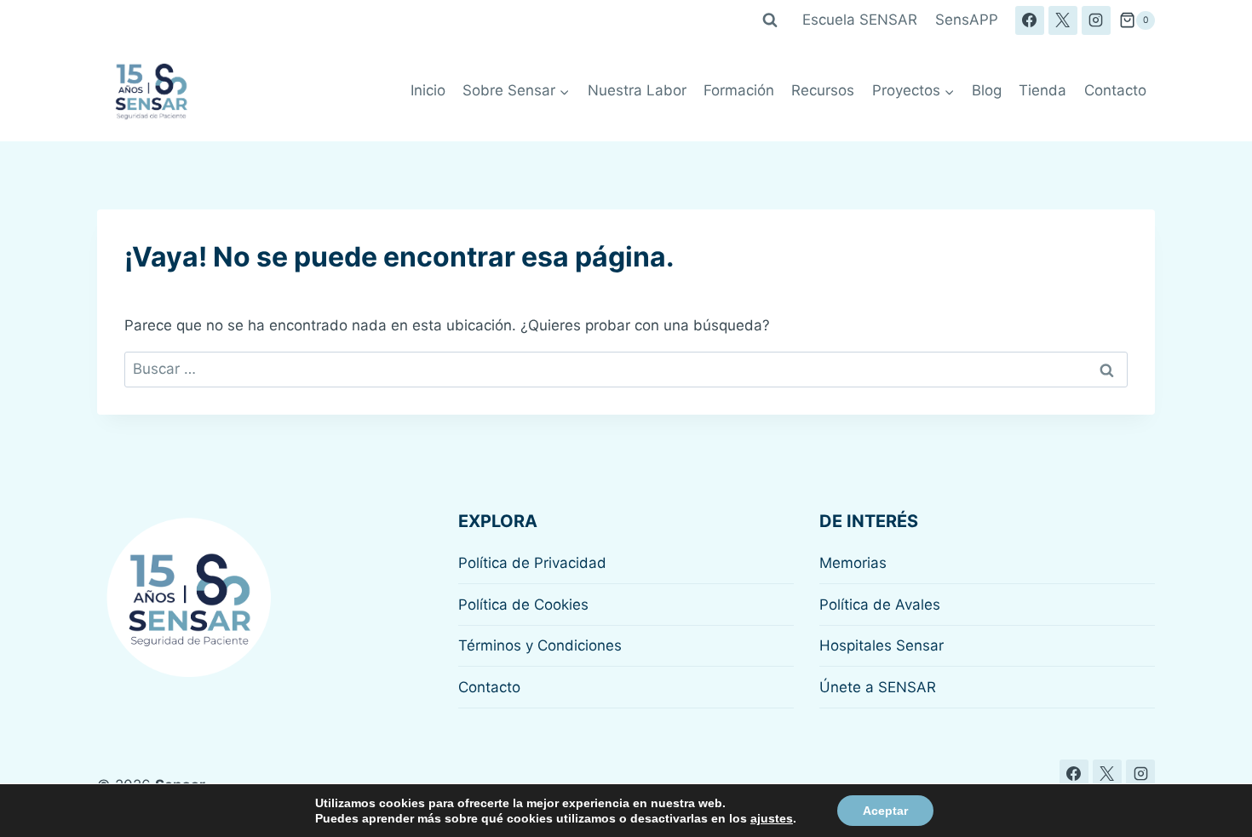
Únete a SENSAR (877, 687)
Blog (987, 90)
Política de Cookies (523, 604)
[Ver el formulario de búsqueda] (770, 20)
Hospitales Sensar (881, 645)
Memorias (853, 562)
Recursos (822, 90)
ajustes (771, 818)
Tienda (1042, 90)
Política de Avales (879, 604)
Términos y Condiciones (540, 645)
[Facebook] (1029, 20)
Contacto (1115, 90)
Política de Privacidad (532, 562)
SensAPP (966, 19)
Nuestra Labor (637, 90)
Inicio (428, 90)
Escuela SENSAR (859, 19)
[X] (1062, 20)
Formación (739, 90)
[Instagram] (1096, 20)
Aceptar (885, 810)
